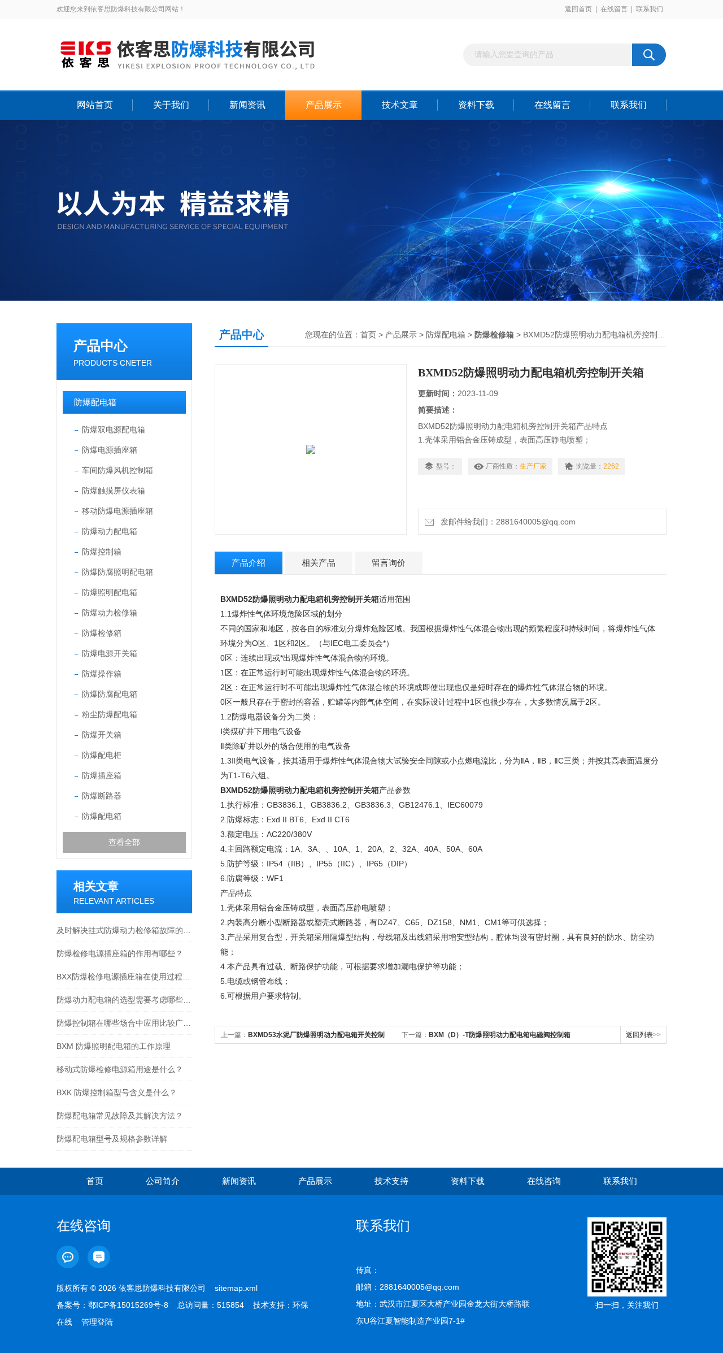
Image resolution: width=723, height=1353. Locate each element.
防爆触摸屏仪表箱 (113, 490)
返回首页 (578, 9)
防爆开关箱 (101, 734)
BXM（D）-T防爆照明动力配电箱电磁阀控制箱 (499, 1035)
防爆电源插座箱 (109, 449)
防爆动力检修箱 (109, 612)
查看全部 (124, 842)
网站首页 (95, 105)
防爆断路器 (101, 795)
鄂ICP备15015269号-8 (128, 1304)
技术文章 (400, 105)
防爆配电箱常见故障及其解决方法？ (119, 1115)
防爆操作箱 (101, 673)
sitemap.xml (236, 1288)
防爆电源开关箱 (109, 653)
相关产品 (319, 562)
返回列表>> (643, 1035)
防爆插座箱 (101, 775)
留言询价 (389, 562)
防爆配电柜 (101, 755)
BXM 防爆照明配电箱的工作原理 (113, 1046)
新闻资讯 (247, 105)
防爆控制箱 (101, 551)
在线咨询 (544, 1181)
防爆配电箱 (95, 402)
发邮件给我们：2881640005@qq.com (506, 521)
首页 (368, 334)
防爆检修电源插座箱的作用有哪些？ (119, 953)
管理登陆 (97, 1321)
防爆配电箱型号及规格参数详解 (111, 1138)
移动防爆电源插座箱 (117, 510)
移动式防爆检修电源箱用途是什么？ (119, 1069)
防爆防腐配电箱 (109, 694)
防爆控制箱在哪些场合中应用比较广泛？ (124, 1022)
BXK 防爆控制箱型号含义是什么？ (116, 1092)
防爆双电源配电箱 (113, 429)
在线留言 (614, 9)
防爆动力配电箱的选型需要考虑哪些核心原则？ (124, 999)
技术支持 (391, 1181)
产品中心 (100, 345)
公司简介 (163, 1181)
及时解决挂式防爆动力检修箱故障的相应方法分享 (124, 930)
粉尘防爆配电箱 (109, 714)
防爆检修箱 (101, 633)
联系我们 (649, 9)
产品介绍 (248, 562)
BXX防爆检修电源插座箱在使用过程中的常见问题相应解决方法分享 (124, 976)
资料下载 (476, 105)
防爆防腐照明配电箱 (117, 571)
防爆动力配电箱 (109, 531)
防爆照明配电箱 (109, 592)
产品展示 (324, 105)
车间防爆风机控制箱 (117, 470)
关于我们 (171, 105)
